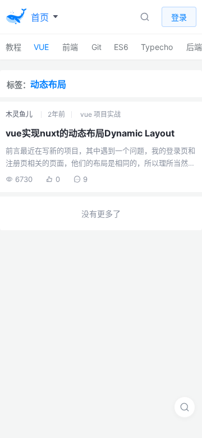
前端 (70, 47)
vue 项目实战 (100, 114)
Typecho (157, 47)
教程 (13, 47)
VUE (41, 47)
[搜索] (185, 407)
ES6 (121, 47)
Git (96, 47)
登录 (179, 17)
